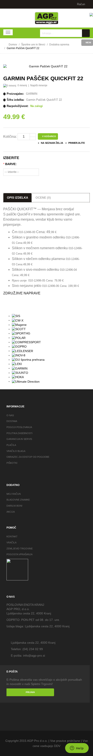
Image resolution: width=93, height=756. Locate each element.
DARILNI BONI (14, 505)
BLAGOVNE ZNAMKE (18, 499)
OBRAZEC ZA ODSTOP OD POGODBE (27, 457)
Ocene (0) (43, 197)
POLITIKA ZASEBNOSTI (19, 433)
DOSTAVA (11, 421)
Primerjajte (76, 143)
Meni (88, 42)
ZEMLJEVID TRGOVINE (19, 548)
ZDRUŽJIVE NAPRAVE (21, 293)
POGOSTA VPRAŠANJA (19, 554)
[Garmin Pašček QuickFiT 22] (46, 66)
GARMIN (31, 93)
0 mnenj (22, 85)
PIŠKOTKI (11, 463)
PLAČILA (11, 445)
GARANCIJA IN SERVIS (19, 439)
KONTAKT (12, 536)
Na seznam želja (51, 143)
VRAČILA (11, 542)
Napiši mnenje (38, 85)
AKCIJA (10, 511)
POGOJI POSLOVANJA (19, 427)
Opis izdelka (17, 197)
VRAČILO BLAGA (15, 451)
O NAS (10, 415)
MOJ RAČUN (13, 494)
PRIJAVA (30, 692)
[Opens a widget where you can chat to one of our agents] (77, 748)
